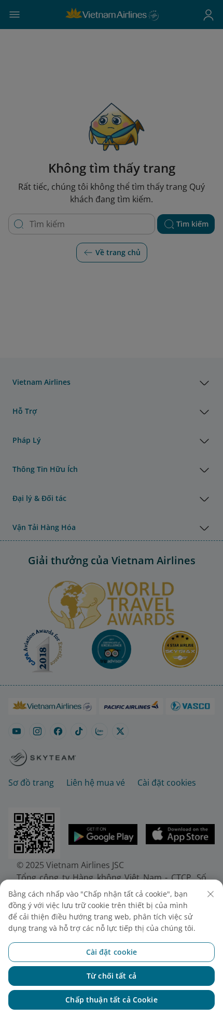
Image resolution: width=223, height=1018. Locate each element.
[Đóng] (210, 894)
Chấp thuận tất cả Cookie (111, 1000)
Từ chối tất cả (111, 976)
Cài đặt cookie (111, 952)
